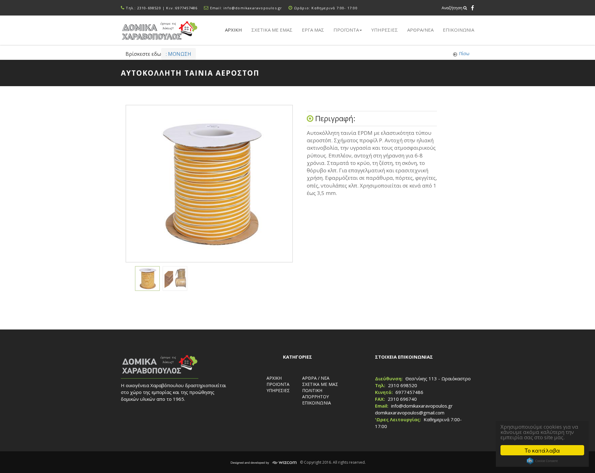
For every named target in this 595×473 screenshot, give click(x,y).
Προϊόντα (346, 30)
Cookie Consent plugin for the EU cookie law (542, 461)
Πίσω (464, 53)
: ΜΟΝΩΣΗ (178, 54)
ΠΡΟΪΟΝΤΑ (278, 384)
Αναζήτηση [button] (452, 8)
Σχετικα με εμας (272, 30)
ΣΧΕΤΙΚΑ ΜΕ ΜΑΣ (320, 384)
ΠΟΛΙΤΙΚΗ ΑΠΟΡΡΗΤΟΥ (315, 393)
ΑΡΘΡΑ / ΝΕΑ (315, 378)
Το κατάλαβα (542, 450)
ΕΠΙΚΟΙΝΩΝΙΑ (458, 30)
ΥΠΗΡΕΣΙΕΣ (278, 390)
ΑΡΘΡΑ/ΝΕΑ (420, 30)
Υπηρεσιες (384, 30)
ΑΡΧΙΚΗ (274, 378)
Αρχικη (233, 30)
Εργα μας (313, 30)
